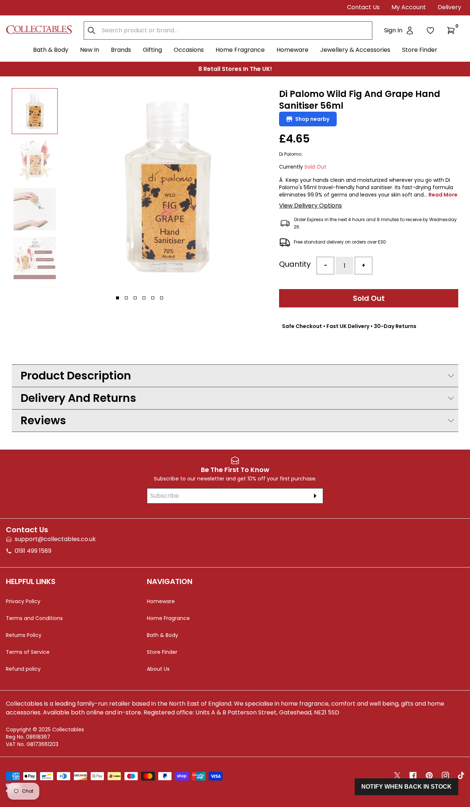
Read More (443, 194)
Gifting (152, 50)
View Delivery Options (310, 205)
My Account (408, 7)
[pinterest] (429, 775)
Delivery (449, 7)
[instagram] (445, 775)
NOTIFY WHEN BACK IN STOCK (406, 786)
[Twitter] (397, 775)
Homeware (292, 50)
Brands (121, 50)
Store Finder (419, 50)
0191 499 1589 (33, 551)
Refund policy (23, 669)
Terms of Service (28, 652)
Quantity (295, 264)
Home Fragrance (240, 50)
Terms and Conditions (34, 618)
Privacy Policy (23, 601)
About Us (158, 669)
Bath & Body (50, 50)
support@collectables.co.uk (55, 539)
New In (89, 50)
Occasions (189, 50)
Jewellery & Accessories (355, 50)
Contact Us (363, 7)
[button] (452, 30)
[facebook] (413, 775)
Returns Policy (23, 635)
